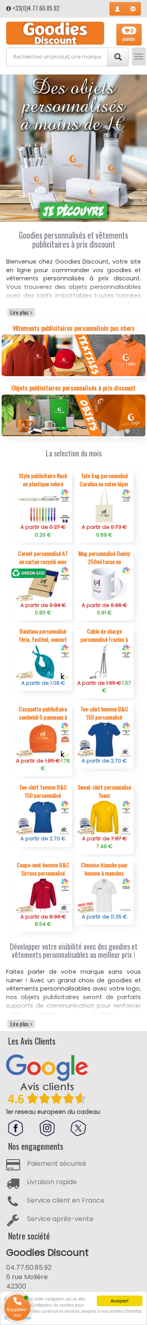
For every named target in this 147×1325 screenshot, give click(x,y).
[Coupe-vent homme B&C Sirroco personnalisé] (43, 895)
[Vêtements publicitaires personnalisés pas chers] (74, 355)
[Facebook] (15, 1128)
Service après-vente (60, 1218)
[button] (117, 9)
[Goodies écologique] (73, 148)
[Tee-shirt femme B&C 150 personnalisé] (43, 817)
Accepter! (120, 1301)
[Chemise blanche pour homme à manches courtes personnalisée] (104, 895)
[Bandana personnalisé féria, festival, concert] (43, 661)
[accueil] (55, 33)
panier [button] (129, 35)
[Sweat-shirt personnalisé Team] (104, 817)
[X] (78, 1128)
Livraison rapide (52, 1182)
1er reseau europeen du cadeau (53, 1112)
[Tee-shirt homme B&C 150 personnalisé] (104, 739)
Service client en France (66, 1200)
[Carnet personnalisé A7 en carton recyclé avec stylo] (43, 583)
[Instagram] (47, 1128)
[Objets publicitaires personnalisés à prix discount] (74, 415)
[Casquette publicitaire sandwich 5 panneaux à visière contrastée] (43, 739)
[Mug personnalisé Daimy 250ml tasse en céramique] (104, 583)
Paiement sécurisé (56, 1163)
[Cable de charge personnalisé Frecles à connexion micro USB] (104, 661)
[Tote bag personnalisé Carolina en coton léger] (104, 505)
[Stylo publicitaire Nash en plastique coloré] (43, 505)
